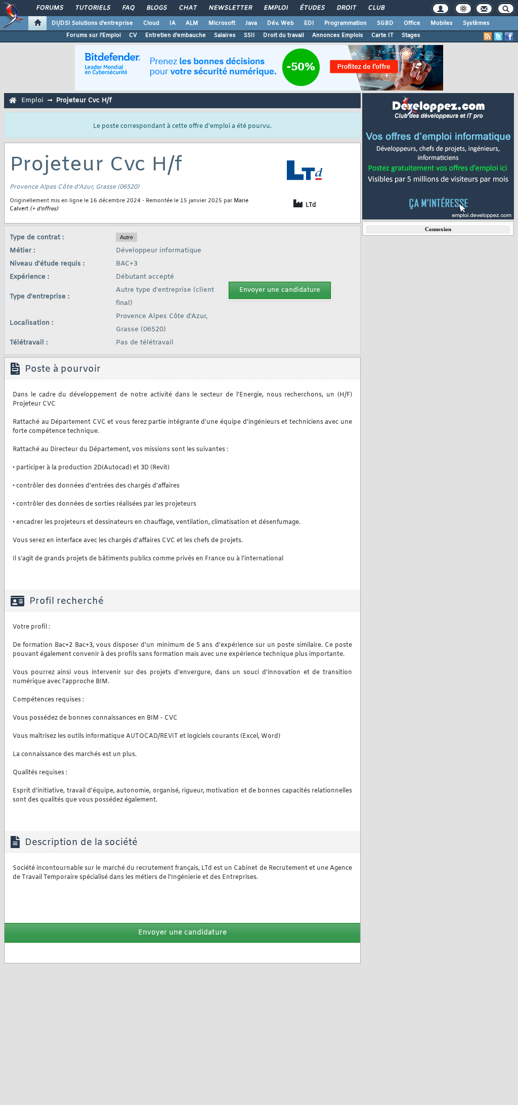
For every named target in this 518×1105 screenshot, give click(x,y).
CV (133, 35)
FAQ (128, 8)
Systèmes (476, 23)
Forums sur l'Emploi (93, 35)
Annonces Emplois (337, 35)
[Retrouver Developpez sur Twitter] (498, 36)
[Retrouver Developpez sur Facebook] (509, 36)
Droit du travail (283, 35)
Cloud (151, 23)
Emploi (275, 8)
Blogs (156, 8)
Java (251, 23)
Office (412, 23)
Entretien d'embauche (175, 35)
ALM (192, 23)
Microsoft (221, 23)
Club (376, 8)
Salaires (225, 35)
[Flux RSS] (488, 36)
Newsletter (229, 8)
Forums (49, 8)
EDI (309, 23)
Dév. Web (280, 23)
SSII (249, 35)
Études (311, 8)
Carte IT (382, 35)
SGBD (385, 23)
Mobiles (441, 23)
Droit (346, 8)
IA (172, 23)
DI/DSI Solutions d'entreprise (92, 23)
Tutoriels (92, 8)
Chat (187, 8)
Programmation (345, 23)
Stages (411, 35)
